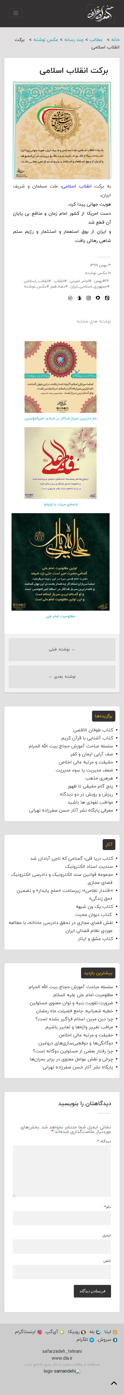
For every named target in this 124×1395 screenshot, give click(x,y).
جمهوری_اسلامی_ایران (88, 286)
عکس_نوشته (35, 286)
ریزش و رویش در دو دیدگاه (86, 794)
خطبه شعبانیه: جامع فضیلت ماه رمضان (74, 1011)
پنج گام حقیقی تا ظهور (90, 786)
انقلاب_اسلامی (36, 281)
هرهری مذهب (99, 778)
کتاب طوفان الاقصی (93, 730)
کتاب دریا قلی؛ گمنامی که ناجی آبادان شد (71, 858)
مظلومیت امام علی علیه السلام (83, 995)
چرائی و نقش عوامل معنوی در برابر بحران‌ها (71, 1059)
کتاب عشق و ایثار (95, 939)
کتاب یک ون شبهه (94, 907)
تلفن (107, 1261)
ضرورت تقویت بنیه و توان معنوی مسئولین (71, 1003)
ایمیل (106, 1236)
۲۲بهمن (101, 281)
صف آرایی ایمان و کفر (91, 754)
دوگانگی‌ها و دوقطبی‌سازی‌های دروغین (75, 1043)
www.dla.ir (62, 1358)
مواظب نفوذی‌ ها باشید (90, 802)
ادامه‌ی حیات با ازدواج (61, 504)
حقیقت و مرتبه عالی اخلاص (86, 762)
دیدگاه (104, 1142)
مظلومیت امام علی (60, 616)
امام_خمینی (79, 281)
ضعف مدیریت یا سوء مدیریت (84, 770)
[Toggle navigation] (15, 13)
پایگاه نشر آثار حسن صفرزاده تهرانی (78, 1067)
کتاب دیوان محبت (94, 915)
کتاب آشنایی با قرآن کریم (87, 738)
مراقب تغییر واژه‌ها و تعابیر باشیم (79, 1027)
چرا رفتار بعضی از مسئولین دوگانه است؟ (73, 1051)
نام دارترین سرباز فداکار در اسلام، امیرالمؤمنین (61, 418)
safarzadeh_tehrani (62, 1352)
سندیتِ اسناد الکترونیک (89, 866)
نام (107, 1207)
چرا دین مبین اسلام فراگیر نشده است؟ (74, 1019)
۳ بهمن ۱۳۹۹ (100, 265)
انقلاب (59, 281)
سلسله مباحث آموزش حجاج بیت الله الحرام (71, 746)
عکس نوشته (96, 273)
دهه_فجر (57, 286)
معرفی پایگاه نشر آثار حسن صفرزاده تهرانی (71, 810)
